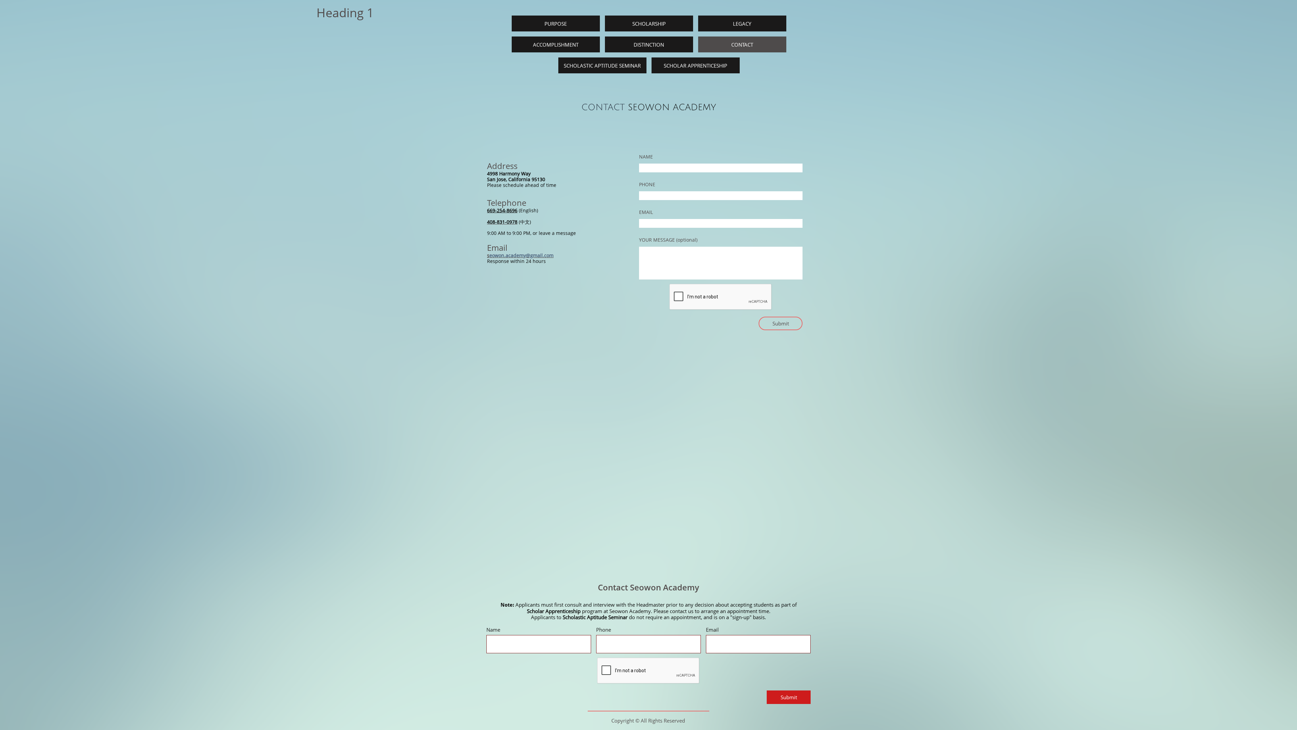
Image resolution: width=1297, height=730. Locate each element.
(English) (527, 210)
